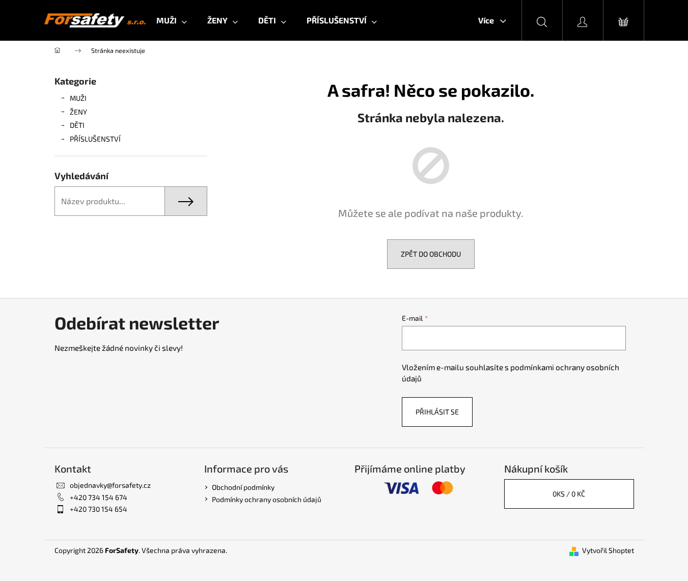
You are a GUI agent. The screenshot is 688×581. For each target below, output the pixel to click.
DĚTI (77, 125)
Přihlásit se (437, 411)
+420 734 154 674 (98, 497)
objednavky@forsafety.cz (110, 485)
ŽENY (78, 111)
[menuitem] (171, 20)
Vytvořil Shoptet (608, 550)
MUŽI (78, 98)
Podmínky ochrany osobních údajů (266, 499)
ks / (569, 493)
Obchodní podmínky (243, 487)
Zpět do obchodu (431, 254)
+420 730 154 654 (98, 509)
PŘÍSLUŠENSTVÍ (95, 138)
